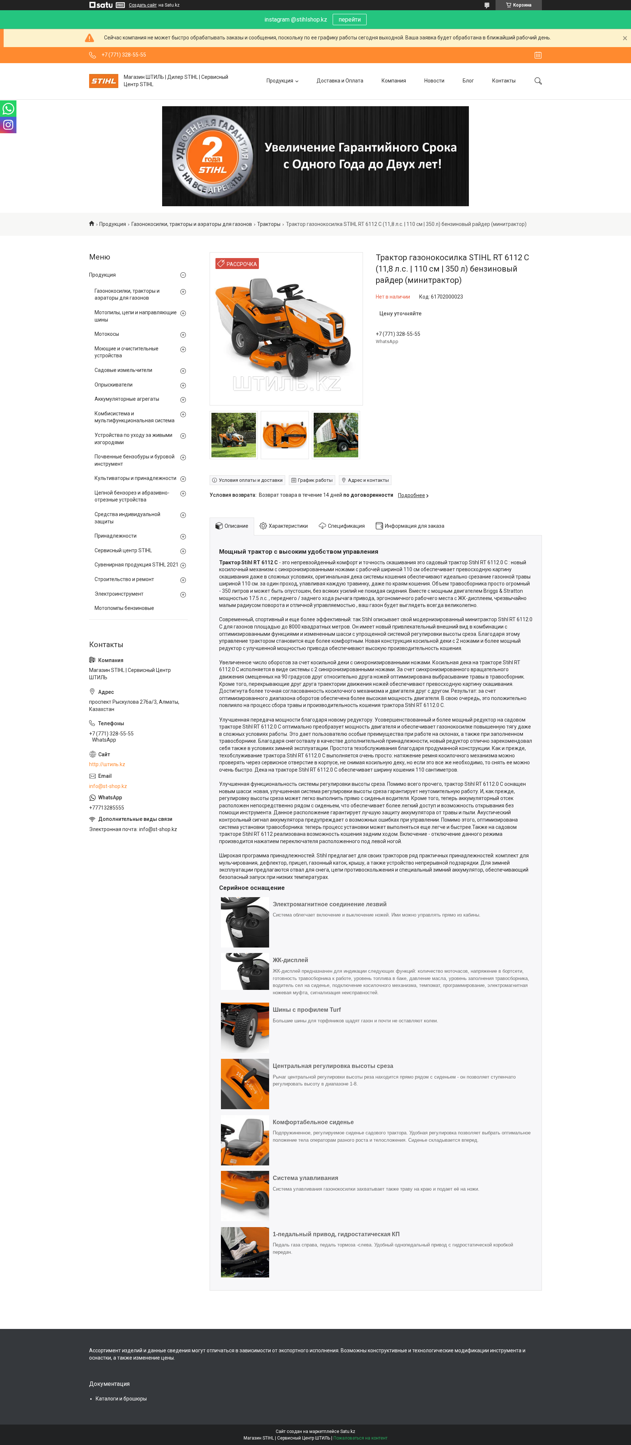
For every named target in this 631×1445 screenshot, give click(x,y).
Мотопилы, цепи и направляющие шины (136, 316)
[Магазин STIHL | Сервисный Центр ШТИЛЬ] (103, 81)
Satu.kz (347, 1431)
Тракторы (268, 224)
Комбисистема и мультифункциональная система (135, 417)
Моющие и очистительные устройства (126, 352)
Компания (394, 81)
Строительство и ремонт (124, 579)
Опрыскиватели (114, 385)
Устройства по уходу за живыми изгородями (133, 438)
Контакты (504, 81)
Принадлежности (116, 536)
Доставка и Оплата (340, 81)
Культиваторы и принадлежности (135, 478)
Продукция (280, 81)
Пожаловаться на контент (360, 1438)
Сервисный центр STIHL (123, 550)
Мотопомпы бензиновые (124, 608)
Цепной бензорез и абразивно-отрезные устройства (132, 496)
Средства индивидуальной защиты (127, 517)
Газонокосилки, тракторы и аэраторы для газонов (191, 224)
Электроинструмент (119, 594)
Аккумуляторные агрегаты (127, 399)
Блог (468, 81)
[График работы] (538, 55)
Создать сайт (143, 5)
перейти (350, 19)
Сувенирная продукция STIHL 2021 (137, 565)
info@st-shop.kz (108, 786)
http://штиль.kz (107, 764)
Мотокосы (107, 334)
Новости (434, 81)
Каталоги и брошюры (121, 1399)
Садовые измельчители (123, 370)
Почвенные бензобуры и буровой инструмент (135, 460)
